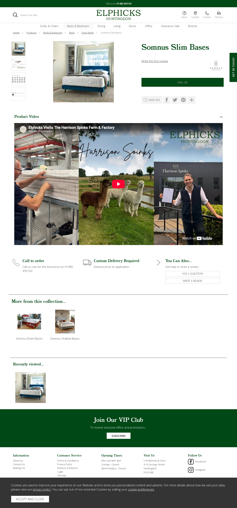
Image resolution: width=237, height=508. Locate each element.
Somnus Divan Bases (29, 338)
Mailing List (19, 468)
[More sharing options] (192, 100)
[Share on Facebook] (167, 100)
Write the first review (154, 61)
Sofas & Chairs (49, 26)
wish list (154, 100)
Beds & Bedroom (78, 26)
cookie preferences (141, 489)
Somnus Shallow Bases (65, 338)
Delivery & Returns (67, 468)
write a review (192, 281)
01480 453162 (124, 3)
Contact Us (19, 464)
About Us (18, 460)
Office (148, 26)
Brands (192, 26)
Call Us (182, 82)
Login (60, 471)
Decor (132, 26)
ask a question (192, 273)
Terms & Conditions (68, 460)
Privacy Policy (64, 464)
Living (117, 26)
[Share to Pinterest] (183, 100)
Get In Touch (233, 67)
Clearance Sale (170, 26)
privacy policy (42, 489)
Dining (101, 26)
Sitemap (61, 475)
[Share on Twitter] (175, 100)
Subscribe (118, 436)
